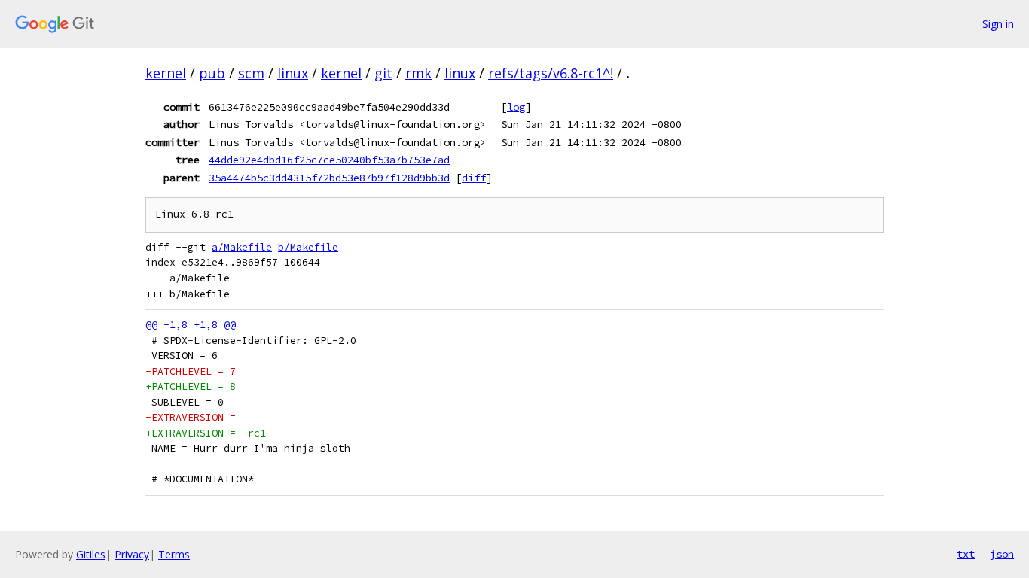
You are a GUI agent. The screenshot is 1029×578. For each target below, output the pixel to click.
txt (966, 554)
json (1002, 554)
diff (474, 177)
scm (251, 73)
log (516, 107)
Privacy (132, 554)
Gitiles (90, 554)
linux (292, 73)
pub (212, 73)
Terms (174, 554)
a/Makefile (242, 247)
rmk (418, 73)
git (383, 73)
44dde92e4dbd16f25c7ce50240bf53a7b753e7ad (329, 159)
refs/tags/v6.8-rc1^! (550, 73)
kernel (165, 73)
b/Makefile (308, 247)
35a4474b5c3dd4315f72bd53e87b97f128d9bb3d (329, 177)
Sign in (998, 24)
